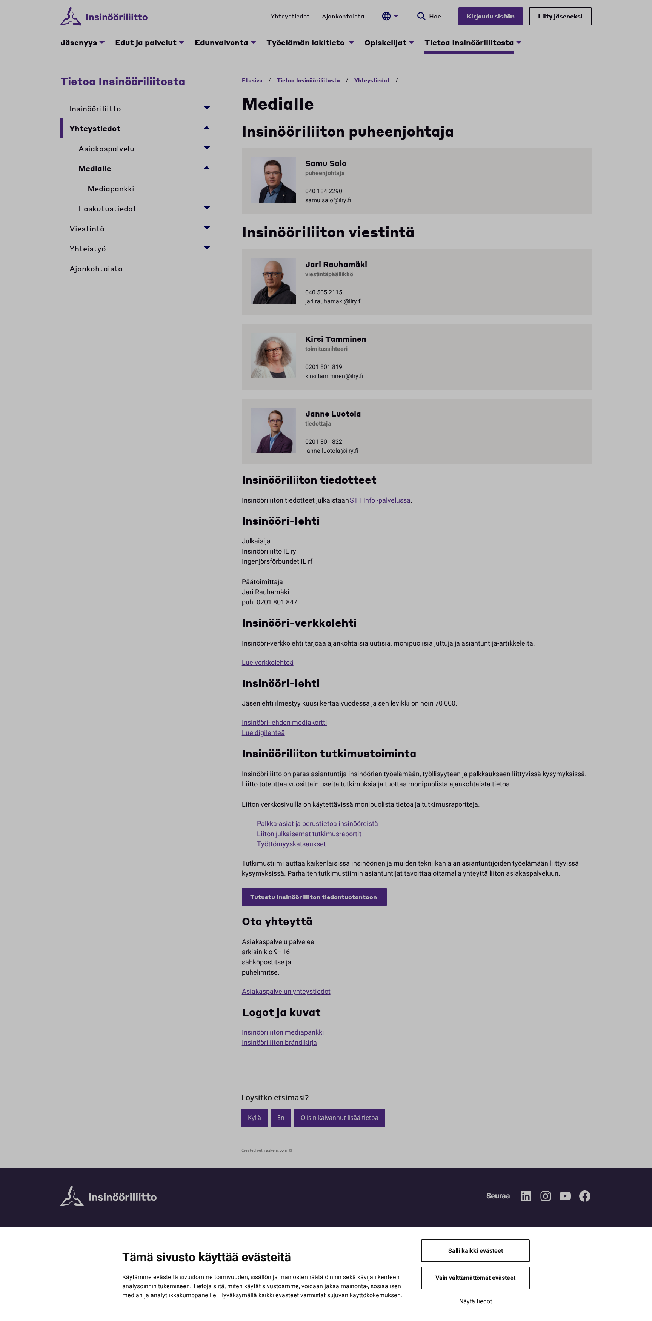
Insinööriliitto (96, 108)
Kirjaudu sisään (491, 16)
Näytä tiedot (475, 1301)
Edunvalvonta (221, 42)
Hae (435, 16)
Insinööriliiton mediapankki (284, 1032)
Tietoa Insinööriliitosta (469, 42)
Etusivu (252, 80)
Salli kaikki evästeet (475, 1250)
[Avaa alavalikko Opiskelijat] (411, 42)
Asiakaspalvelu (106, 148)
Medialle (94, 168)
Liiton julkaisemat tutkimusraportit (310, 834)
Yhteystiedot (290, 16)
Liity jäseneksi (560, 16)
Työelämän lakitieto (306, 42)
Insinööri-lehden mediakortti (284, 723)
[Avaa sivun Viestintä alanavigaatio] (206, 227)
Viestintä (87, 228)
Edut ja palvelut (146, 42)
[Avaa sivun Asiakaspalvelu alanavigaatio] (206, 147)
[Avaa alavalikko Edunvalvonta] (253, 42)
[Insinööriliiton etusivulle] (104, 16)
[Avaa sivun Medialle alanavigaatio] (206, 167)
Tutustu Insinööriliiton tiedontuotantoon (314, 897)
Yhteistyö (87, 248)
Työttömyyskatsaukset (291, 844)
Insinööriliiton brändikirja (279, 1043)
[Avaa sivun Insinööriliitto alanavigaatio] (206, 107)
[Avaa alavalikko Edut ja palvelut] (181, 42)
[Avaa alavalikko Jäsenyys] (102, 42)
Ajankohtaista (343, 16)
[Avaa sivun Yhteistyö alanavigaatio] (206, 247)
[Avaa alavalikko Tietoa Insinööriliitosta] (518, 42)
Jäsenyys (78, 42)
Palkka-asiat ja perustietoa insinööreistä (317, 824)
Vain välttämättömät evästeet (475, 1278)
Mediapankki (111, 188)
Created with (264, 1150)
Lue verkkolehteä (268, 663)
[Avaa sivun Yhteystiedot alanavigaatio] (206, 127)
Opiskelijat (385, 42)
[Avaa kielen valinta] (390, 16)
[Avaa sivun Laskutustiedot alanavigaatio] (206, 207)
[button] (254, 1118)
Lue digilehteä (263, 733)
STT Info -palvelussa (380, 500)
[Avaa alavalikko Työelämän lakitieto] (351, 42)
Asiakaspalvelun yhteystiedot (286, 992)
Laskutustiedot (107, 208)
